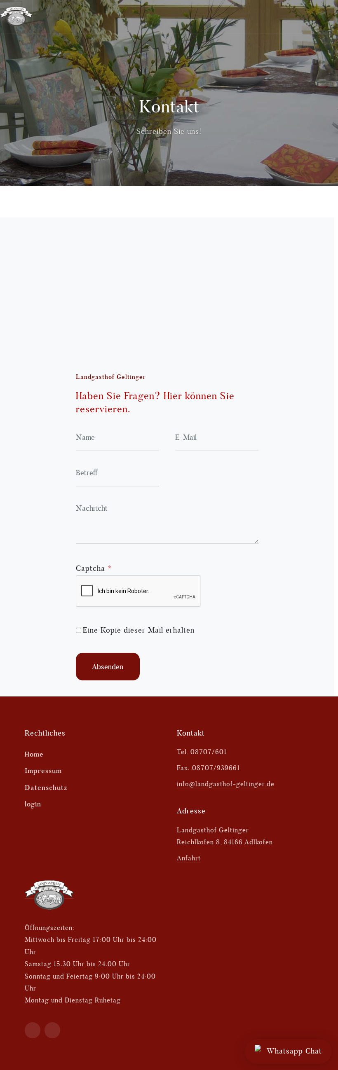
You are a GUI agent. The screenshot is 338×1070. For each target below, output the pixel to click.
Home (34, 754)
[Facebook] (33, 1030)
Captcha (94, 568)
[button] (322, 16)
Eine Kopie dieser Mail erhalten (139, 630)
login (33, 803)
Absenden (107, 666)
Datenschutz (46, 787)
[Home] (49, 894)
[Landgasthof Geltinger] (16, 16)
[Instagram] (53, 1030)
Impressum (43, 770)
